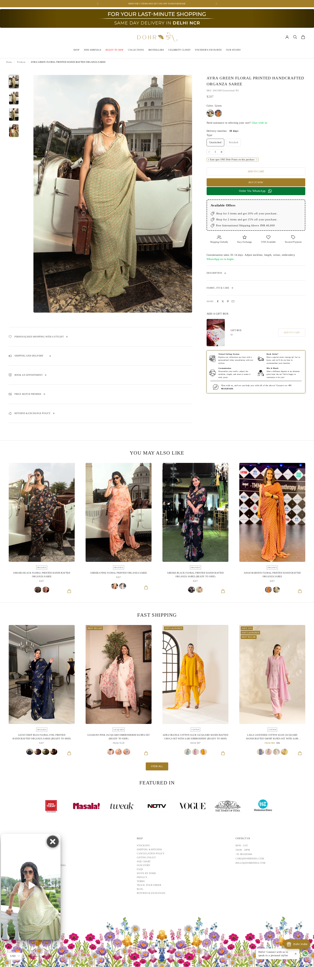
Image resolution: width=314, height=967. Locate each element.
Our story (143, 865)
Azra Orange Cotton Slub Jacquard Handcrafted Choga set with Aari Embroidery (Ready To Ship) (195, 737)
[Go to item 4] (14, 130)
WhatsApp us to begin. (221, 259)
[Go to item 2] (14, 98)
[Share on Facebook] (217, 301)
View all (157, 766)
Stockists (143, 845)
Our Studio (233, 50)
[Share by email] (233, 301)
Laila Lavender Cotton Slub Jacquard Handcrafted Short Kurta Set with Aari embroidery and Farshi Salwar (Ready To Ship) (272, 737)
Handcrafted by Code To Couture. (55, 956)
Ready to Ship (115, 50)
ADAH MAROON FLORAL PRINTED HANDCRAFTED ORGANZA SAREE (272, 575)
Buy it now (256, 182)
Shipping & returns (149, 849)
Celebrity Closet (179, 50)
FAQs (140, 869)
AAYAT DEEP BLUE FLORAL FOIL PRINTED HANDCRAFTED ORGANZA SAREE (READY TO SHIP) (42, 737)
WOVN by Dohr (146, 873)
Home (9, 62)
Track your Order (149, 885)
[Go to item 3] (14, 114)
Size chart (143, 861)
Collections (136, 50)
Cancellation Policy (150, 853)
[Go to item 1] (14, 81)
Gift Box (236, 330)
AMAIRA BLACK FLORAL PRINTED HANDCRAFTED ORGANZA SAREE (41, 575)
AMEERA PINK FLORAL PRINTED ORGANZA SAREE (118, 573)
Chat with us (259, 122)
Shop (76, 50)
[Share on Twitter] (222, 301)
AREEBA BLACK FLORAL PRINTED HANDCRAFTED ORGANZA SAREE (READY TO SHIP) (195, 575)
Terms (141, 881)
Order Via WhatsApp (252, 190)
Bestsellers (156, 50)
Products (21, 62)
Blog (140, 889)
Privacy (142, 877)
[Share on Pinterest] (227, 301)
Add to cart (256, 171)
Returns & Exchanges (151, 893)
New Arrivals (92, 50)
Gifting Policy (146, 857)
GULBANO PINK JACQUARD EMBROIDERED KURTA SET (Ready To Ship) (118, 737)
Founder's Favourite (208, 50)
